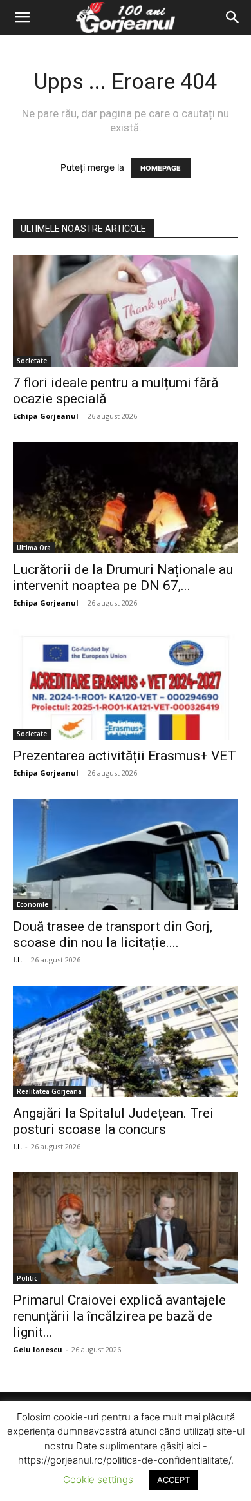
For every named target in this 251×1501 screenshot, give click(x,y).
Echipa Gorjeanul (46, 416)
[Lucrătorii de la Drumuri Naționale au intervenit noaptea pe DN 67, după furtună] (125, 497)
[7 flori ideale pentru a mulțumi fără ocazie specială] (125, 311)
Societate (32, 360)
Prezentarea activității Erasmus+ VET (124, 755)
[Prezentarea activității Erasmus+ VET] (125, 684)
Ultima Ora (34, 547)
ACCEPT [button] (173, 1480)
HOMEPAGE (160, 168)
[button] (21, 17)
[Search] (233, 17)
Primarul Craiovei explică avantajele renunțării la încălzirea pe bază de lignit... (119, 1316)
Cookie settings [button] (98, 1479)
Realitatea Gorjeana (49, 1091)
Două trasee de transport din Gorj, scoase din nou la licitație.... (112, 934)
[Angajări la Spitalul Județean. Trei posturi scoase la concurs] (125, 1041)
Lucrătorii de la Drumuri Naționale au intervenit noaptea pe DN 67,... (123, 577)
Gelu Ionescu (37, 1349)
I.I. (17, 959)
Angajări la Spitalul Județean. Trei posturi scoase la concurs (113, 1121)
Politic (27, 1278)
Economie (32, 904)
